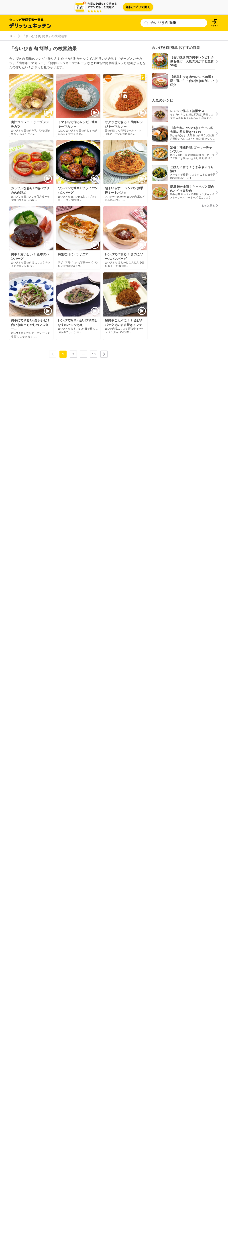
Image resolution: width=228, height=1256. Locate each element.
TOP (12, 36)
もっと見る (209, 205)
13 (94, 354)
